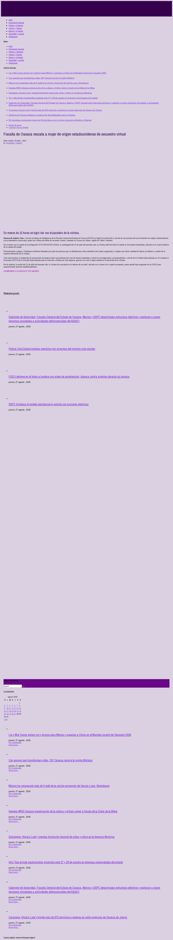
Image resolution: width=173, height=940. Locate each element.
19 (13, 711)
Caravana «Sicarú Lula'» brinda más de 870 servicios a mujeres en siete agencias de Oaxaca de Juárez (55, 110)
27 (15, 714)
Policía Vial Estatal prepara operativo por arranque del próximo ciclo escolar (52, 349)
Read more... (14, 745)
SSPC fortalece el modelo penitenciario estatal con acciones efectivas (49, 404)
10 (7, 708)
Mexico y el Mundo (16, 31)
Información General (16, 22)
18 (10, 711)
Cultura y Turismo (15, 28)
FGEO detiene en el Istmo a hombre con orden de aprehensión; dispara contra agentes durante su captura (69, 376)
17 (7, 711)
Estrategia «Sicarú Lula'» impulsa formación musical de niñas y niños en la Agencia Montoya (50, 93)
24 (7, 714)
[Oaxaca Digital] (68, 9)
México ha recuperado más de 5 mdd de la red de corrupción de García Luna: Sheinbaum (49, 83)
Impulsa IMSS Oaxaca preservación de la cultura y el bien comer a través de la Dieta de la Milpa (52, 88)
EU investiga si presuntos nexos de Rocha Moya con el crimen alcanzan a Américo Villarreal (50, 120)
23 (5, 714)
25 (10, 714)
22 (20, 711)
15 (20, 708)
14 (18, 708)
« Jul (5, 719)
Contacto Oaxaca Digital (18, 127)
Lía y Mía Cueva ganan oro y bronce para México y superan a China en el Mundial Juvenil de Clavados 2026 (57, 73)
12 (13, 708)
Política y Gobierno (16, 25)
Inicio (11, 20)
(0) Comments (15, 743)
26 (13, 714)
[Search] (23, 686)
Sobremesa (13, 36)
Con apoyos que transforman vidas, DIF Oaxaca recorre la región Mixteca (41, 78)
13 (15, 708)
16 (5, 711)
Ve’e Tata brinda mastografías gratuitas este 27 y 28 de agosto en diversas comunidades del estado (53, 98)
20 (15, 711)
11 (10, 708)
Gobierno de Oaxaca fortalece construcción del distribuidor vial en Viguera (42, 115)
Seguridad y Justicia (16, 33)
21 (18, 711)
